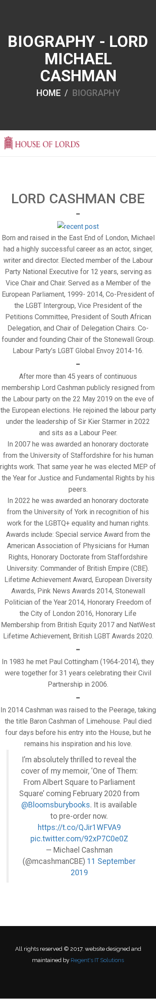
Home (48, 92)
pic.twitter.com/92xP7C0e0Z (79, 838)
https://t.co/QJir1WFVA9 (79, 827)
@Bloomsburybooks (55, 805)
